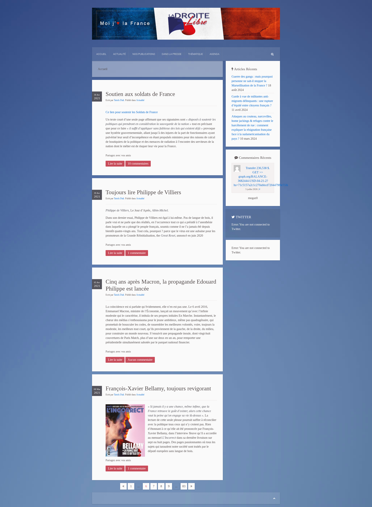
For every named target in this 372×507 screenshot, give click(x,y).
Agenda (214, 54)
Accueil (101, 54)
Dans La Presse (171, 54)
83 (183, 486)
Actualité (119, 54)
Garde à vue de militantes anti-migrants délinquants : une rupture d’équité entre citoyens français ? (252, 101)
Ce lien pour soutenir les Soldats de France (132, 112)
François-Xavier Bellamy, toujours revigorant (158, 388)
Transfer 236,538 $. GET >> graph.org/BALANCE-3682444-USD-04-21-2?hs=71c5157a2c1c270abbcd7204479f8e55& (261, 176)
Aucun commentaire (140, 359)
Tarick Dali (119, 100)
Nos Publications (144, 54)
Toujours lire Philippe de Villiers (143, 192)
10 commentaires (138, 163)
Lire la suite (115, 163)
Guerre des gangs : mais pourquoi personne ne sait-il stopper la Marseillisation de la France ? (252, 81)
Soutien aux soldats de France (140, 94)
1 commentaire (137, 253)
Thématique (195, 54)
